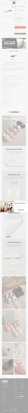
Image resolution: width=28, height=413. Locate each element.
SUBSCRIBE (21, 209)
